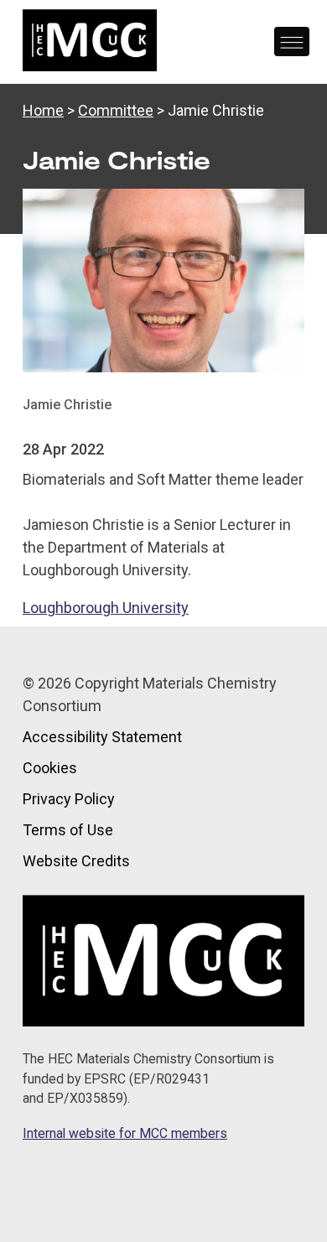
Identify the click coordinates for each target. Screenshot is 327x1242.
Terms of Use (68, 830)
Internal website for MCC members (125, 1133)
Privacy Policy (69, 799)
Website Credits (76, 861)
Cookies (50, 768)
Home (43, 110)
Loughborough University (106, 607)
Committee (115, 110)
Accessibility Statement (102, 737)
